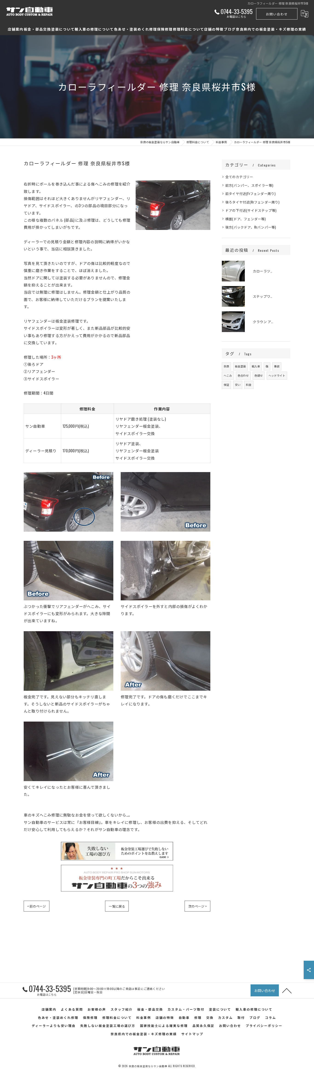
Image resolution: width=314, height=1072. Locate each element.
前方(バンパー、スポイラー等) (249, 185)
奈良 (226, 366)
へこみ (228, 375)
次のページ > (197, 906)
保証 (226, 385)
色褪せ (258, 375)
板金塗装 (240, 366)
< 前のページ (36, 906)
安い (237, 385)
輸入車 (256, 366)
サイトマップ (192, 1034)
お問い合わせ (277, 13)
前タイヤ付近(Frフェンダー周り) (250, 193)
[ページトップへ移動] (286, 990)
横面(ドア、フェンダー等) (245, 218)
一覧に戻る (117, 906)
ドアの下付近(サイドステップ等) (250, 210)
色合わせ (243, 375)
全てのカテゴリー (239, 176)
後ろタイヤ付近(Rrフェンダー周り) (252, 202)
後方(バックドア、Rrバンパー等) (250, 227)
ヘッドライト (276, 375)
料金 (248, 385)
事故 (277, 366)
